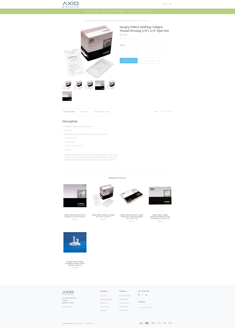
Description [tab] (69, 112)
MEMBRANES (123, 299)
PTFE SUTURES (124, 303)
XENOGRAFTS (124, 310)
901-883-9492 (67, 307)
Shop (95, 11)
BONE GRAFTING (125, 296)
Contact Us (133, 11)
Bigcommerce (78, 323)
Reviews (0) (132, 38)
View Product (75, 195)
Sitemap (90, 323)
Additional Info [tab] (101, 112)
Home (87, 11)
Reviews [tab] (84, 112)
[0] (170, 4)
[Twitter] (146, 295)
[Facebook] (142, 295)
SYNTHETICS (123, 307)
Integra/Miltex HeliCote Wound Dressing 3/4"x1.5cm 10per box (75, 216)
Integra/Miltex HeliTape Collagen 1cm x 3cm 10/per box (103, 216)
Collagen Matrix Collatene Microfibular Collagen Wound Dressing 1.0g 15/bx (75, 263)
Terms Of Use (145, 11)
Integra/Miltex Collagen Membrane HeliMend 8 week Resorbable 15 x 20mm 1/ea (160, 216)
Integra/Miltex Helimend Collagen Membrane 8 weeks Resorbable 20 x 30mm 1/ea (131, 216)
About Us (105, 11)
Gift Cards (103, 310)
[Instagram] (139, 295)
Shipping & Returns (118, 11)
